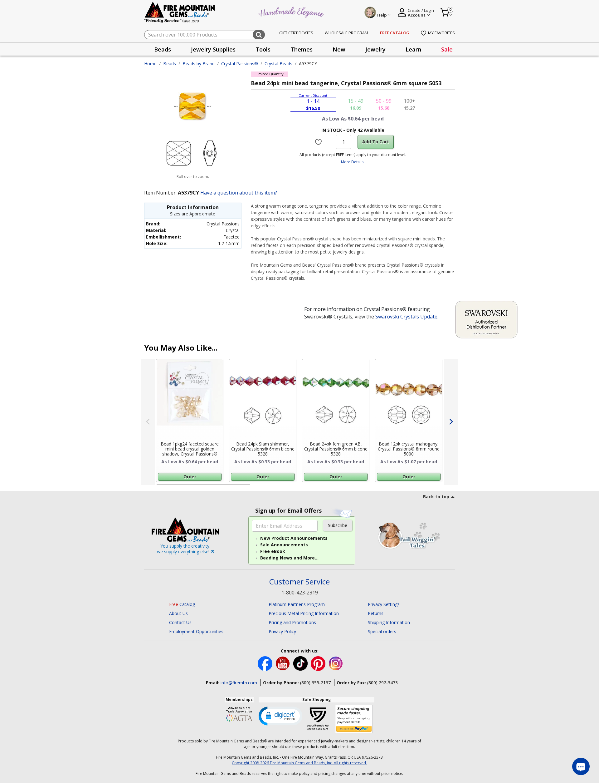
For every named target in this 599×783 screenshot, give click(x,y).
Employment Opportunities (196, 631)
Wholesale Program (346, 33)
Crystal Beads (278, 63)
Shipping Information (389, 622)
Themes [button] (301, 49)
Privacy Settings (384, 604)
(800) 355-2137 (315, 683)
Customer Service (299, 581)
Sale (447, 49)
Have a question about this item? (238, 192)
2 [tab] (256, 487)
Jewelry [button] (375, 49)
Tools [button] (263, 49)
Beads (169, 63)
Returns (375, 613)
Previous (148, 422)
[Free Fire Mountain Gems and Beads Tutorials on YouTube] (283, 663)
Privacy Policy (282, 631)
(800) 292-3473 (382, 683)
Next (451, 422)
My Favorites (441, 33)
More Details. (352, 162)
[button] (280, 715)
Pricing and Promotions (292, 622)
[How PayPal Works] (354, 719)
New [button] (339, 49)
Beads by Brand (199, 63)
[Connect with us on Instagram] (336, 663)
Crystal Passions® (239, 63)
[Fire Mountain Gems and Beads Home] (179, 12)
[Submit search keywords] (259, 34)
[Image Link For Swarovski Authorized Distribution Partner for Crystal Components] (486, 319)
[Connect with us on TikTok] (301, 663)
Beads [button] (162, 49)
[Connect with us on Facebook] (266, 663)
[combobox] (204, 34)
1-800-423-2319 (299, 592)
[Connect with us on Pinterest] (319, 663)
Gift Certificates (296, 33)
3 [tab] (352, 487)
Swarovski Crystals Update (406, 316)
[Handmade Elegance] (292, 11)
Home (150, 63)
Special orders (382, 631)
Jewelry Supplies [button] (213, 49)
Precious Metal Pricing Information (304, 613)
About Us (178, 613)
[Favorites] (319, 141)
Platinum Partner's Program (297, 604)
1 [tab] (160, 487)
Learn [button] (413, 49)
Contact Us (180, 622)
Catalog (182, 604)
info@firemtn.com (239, 683)
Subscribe (337, 525)
